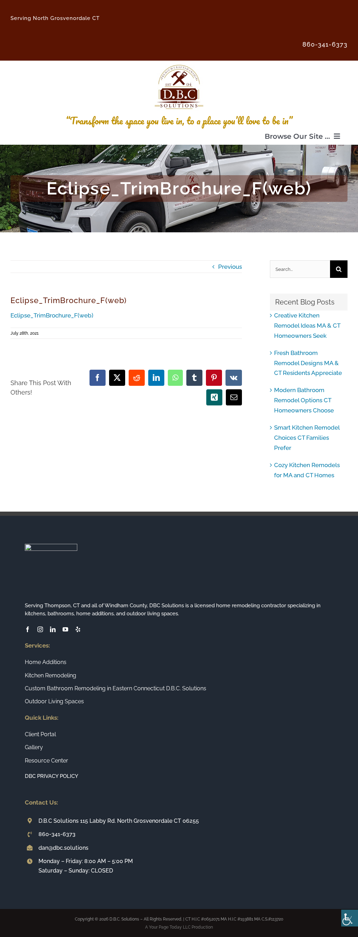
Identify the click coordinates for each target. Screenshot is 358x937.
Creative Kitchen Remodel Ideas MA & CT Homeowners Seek (307, 325)
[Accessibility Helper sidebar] (349, 918)
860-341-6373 (57, 834)
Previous (230, 266)
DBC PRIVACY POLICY (51, 776)
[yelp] (78, 629)
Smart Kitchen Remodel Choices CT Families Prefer (306, 437)
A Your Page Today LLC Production (179, 927)
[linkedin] (53, 629)
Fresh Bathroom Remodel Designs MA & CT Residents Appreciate (308, 363)
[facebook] (27, 629)
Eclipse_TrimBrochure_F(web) (51, 315)
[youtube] (65, 629)
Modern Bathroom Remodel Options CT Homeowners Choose (304, 400)
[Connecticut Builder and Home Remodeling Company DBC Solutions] (179, 63)
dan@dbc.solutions (63, 847)
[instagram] (40, 629)
